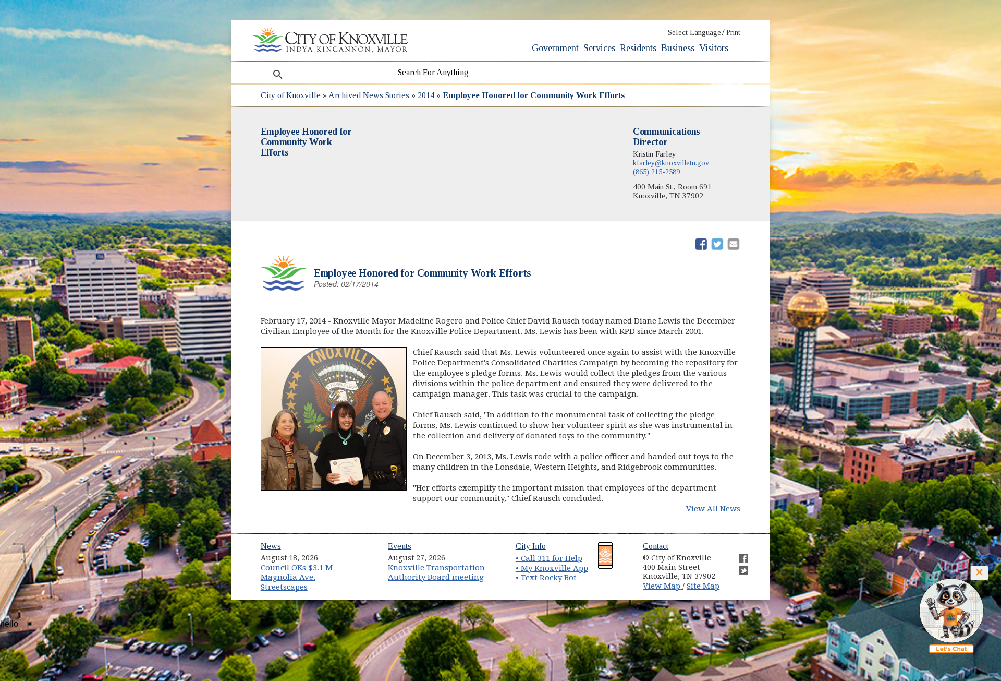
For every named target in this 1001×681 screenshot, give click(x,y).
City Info (531, 546)
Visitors (713, 48)
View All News (713, 508)
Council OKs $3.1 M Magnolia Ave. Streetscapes (297, 577)
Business (677, 48)
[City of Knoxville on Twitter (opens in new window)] (738, 566)
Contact (655, 546)
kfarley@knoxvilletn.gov (671, 163)
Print (733, 33)
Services (599, 48)
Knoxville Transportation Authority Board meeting (436, 572)
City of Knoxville (291, 95)
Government (555, 48)
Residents (638, 48)
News (271, 546)
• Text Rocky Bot (546, 577)
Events (399, 546)
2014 (426, 95)
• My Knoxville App (552, 568)
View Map (662, 586)
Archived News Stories (368, 95)
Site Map (703, 586)
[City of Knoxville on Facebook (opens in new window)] (738, 554)
